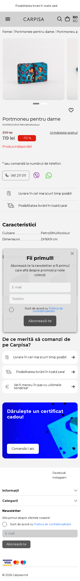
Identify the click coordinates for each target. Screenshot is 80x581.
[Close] (72, 253)
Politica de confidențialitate (48, 310)
